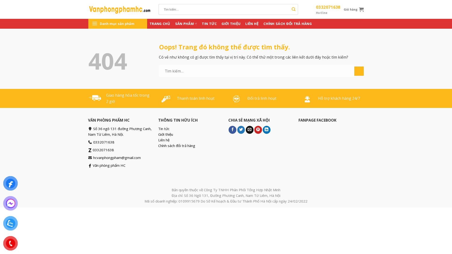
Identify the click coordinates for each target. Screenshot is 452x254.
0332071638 (328, 9)
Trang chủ (159, 23)
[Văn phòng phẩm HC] (119, 9)
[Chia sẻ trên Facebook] (232, 130)
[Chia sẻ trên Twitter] (241, 130)
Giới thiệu (231, 23)
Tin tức (209, 23)
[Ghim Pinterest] (258, 130)
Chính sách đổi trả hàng (287, 23)
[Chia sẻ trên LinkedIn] (266, 130)
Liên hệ (251, 23)
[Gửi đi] (294, 9)
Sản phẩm (184, 23)
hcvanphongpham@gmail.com (117, 157)
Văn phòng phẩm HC (108, 165)
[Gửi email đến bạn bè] (250, 130)
